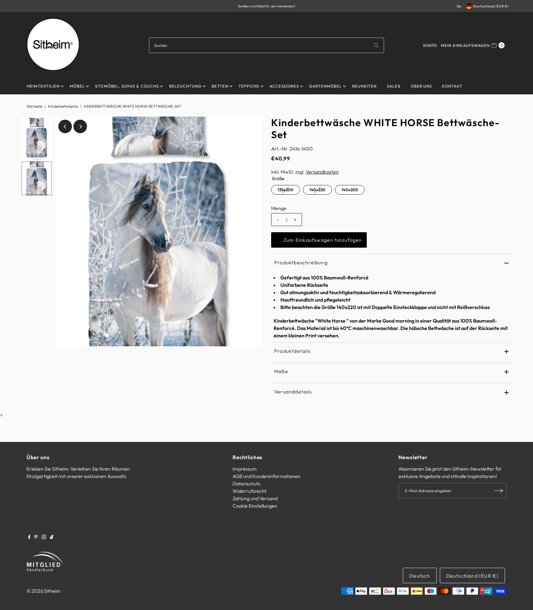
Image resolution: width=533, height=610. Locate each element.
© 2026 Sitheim (43, 591)
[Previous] (65, 126)
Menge (278, 208)
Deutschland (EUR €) (491, 6)
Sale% (394, 86)
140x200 (349, 189)
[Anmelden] (498, 490)
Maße (281, 371)
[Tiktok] (51, 537)
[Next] (80, 126)
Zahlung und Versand (255, 498)
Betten (220, 86)
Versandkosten (322, 172)
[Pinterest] (36, 537)
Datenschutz (246, 483)
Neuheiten (364, 86)
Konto (430, 45)
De (459, 6)
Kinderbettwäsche (63, 106)
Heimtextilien (43, 86)
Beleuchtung (185, 86)
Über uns (421, 86)
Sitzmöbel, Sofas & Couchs (127, 86)
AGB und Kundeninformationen (266, 476)
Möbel (77, 86)
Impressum (245, 469)
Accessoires (284, 86)
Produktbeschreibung (301, 262)
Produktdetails (292, 351)
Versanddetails (293, 392)
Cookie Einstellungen (255, 506)
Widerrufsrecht (249, 491)
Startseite (34, 106)
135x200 (285, 189)
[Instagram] (44, 537)
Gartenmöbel (325, 86)
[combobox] (266, 45)
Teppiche (249, 86)
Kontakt (452, 86)
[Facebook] (29, 537)
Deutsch (419, 576)
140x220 (317, 189)
